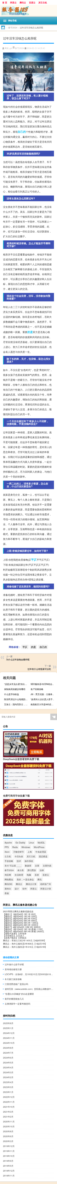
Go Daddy (20, 842)
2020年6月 (8, 1136)
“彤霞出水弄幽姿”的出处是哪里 (19, 993)
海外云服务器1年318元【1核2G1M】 (29, 946)
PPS (7, 847)
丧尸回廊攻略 (37, 689)
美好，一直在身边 (25, 879)
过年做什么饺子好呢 (14, 964)
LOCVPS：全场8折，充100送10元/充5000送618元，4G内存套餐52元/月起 (29, 974)
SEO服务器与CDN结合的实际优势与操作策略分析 (43, 684)
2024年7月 (8, 1052)
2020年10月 (9, 1126)
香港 (7, 893)
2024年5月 (8, 1062)
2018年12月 (9, 1170)
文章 (37, 865)
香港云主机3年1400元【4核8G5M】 (29, 940)
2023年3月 (8, 1087)
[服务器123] (28, 11)
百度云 (32, 2)
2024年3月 (8, 1072)
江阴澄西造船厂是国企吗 (16, 984)
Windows (25, 847)
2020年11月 (9, 1121)
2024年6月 (8, 1057)
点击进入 (20, 935)
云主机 (8, 856)
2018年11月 (9, 1175)
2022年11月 (9, 1101)
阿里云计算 (45, 888)
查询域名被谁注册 (13, 969)
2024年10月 (9, 1042)
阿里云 (13, 2)
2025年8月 (8, 1023)
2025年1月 (8, 1028)
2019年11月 (9, 1151)
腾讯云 (23, 2)
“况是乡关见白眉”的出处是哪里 (17, 684)
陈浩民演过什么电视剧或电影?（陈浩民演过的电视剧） (17, 699)
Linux (31, 842)
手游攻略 (9, 861)
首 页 (4, 2)
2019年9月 (8, 1160)
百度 (37, 874)
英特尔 (8, 888)
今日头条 (19, 856)
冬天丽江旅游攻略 (13, 979)
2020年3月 (8, 1141)
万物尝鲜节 (18, 851)
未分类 (20, 870)
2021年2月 (8, 1116)
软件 (24, 888)
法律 (42, 870)
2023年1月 (8, 1092)
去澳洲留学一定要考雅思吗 (17, 1003)
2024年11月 (9, 1037)
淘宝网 (8, 874)
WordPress (39, 847)
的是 (30, 332)
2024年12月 (9, 1033)
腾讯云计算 (31, 884)
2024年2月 (8, 1077)
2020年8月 (8, 1131)
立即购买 (22, 937)
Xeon (7, 851)
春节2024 (12, 27)
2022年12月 (9, 1096)
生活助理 (19, 874)
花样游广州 (45, 884)
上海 (30, 851)
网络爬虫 (9, 879)
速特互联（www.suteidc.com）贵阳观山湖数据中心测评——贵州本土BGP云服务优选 (29, 988)
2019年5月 (8, 1165)
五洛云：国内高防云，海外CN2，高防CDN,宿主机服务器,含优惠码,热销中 (17, 704)
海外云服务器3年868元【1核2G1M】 (29, 943)
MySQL (41, 842)
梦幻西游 (31, 870)
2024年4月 (8, 1067)
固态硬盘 (43, 856)
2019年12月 (9, 1146)
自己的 (22, 132)
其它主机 (42, 2)
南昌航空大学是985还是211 (43, 704)
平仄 (34, 560)
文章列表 (47, 865)
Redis (15, 847)
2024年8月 (8, 1047)
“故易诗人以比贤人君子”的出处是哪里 (43, 699)
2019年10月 (9, 1155)
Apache (8, 842)
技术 (19, 861)
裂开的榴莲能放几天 (14, 998)
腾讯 (39, 879)
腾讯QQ (8, 884)
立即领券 (22, 933)
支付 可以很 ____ (13, 865)
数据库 (28, 865)
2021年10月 (9, 1106)
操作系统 (29, 861)
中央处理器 (40, 851)
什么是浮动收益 (11, 694)
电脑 (29, 874)
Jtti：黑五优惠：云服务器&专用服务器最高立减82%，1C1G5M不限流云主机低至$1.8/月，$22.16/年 (43, 694)
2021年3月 (8, 1111)
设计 (17, 888)
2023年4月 (8, 1082)
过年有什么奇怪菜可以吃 (39, 668)
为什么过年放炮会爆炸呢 (17, 659)
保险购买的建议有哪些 (14, 689)
